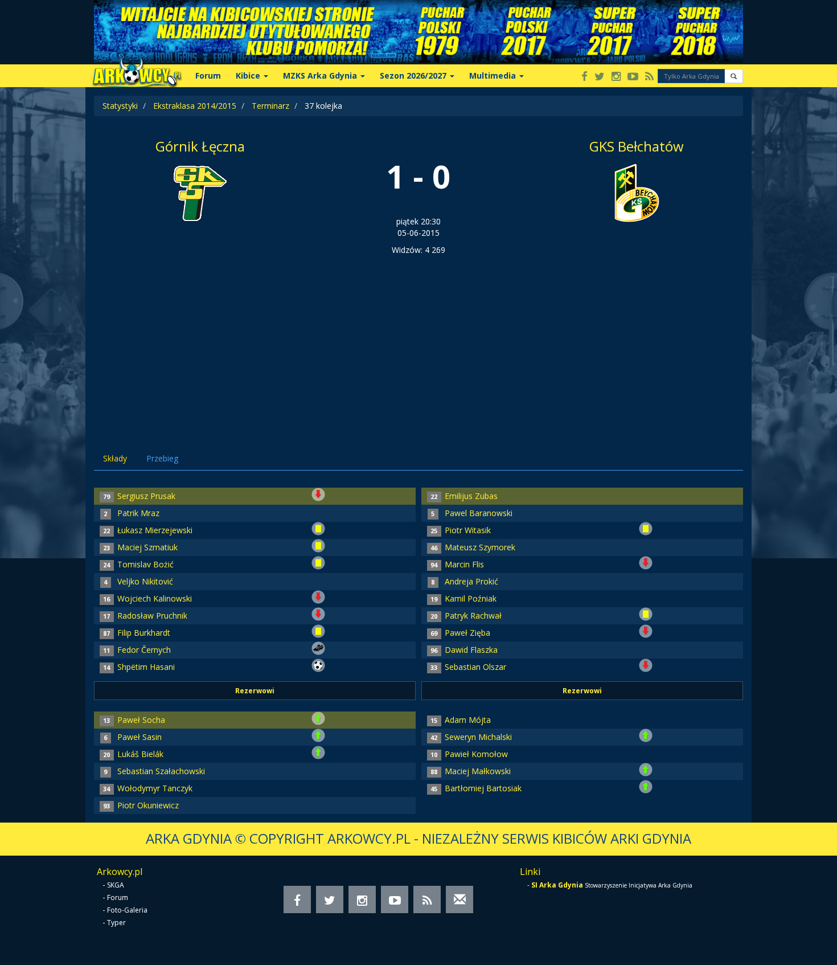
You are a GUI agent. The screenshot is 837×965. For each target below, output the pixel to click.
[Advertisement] (418, 341)
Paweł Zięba (467, 632)
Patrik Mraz (138, 513)
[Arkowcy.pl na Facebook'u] (584, 77)
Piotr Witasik (468, 530)
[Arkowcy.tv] (633, 77)
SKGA (115, 885)
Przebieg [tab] (162, 458)
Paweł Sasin (139, 736)
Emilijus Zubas (471, 495)
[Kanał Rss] (649, 77)
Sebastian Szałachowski (161, 771)
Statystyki (120, 105)
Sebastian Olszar (475, 666)
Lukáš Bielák (140, 754)
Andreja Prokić (471, 581)
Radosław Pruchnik (152, 615)
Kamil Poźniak (471, 598)
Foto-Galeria (127, 910)
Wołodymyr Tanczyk (154, 788)
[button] (733, 76)
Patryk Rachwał (473, 615)
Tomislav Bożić (145, 564)
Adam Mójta (468, 719)
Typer (116, 922)
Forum (208, 75)
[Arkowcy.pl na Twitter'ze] (599, 77)
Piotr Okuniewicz (148, 805)
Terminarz (270, 105)
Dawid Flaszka (471, 649)
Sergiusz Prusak (146, 495)
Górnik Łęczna (200, 146)
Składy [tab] (115, 458)
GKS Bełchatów (636, 146)
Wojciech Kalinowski (154, 598)
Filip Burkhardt (143, 632)
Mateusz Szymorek (480, 547)
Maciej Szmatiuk (147, 547)
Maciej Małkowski (478, 771)
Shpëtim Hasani (146, 666)
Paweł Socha (141, 719)
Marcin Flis (464, 564)
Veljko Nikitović (145, 581)
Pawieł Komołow (476, 754)
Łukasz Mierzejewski (154, 530)
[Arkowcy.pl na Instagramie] (616, 77)
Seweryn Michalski (478, 736)
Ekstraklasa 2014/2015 (194, 105)
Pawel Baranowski (478, 513)
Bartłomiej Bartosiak (483, 788)
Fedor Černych (144, 649)
